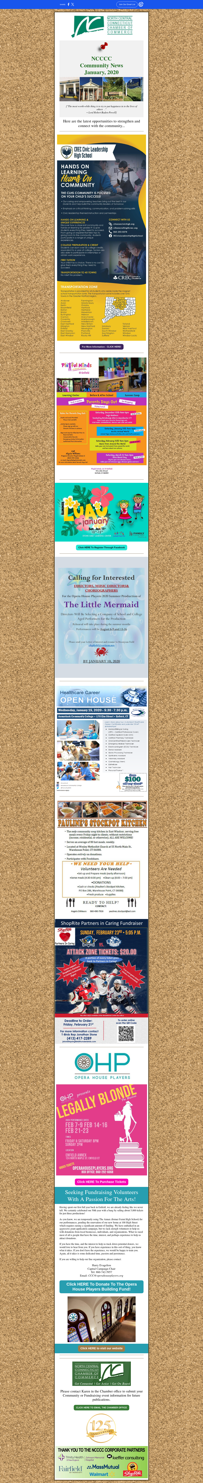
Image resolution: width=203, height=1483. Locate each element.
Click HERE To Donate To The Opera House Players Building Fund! (101, 1286)
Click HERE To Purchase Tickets (101, 1182)
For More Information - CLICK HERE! (101, 346)
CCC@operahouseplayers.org (105, 1275)
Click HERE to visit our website (101, 1348)
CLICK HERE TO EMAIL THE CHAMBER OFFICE (101, 1407)
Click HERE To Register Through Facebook (101, 547)
